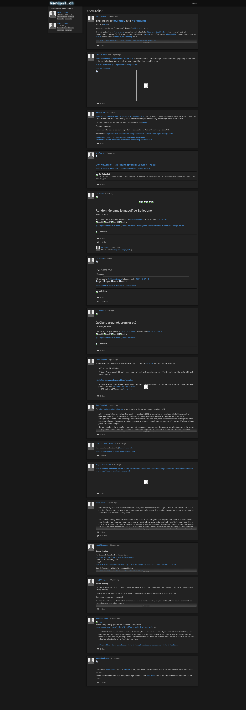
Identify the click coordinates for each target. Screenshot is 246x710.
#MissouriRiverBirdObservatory (108, 139)
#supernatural (119, 32)
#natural (105, 468)
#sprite (148, 34)
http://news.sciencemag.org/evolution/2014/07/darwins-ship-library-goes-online (124, 627)
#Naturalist (138, 28)
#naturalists (167, 645)
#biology (175, 645)
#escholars (149, 645)
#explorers (140, 645)
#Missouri (146, 122)
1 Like (102, 45)
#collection (122, 645)
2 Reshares (104, 301)
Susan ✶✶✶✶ (101, 54)
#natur (98, 168)
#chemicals (110, 669)
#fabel (141, 168)
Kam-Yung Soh (101, 359)
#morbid (117, 36)
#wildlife (107, 64)
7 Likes (102, 103)
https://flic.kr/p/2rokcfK (104, 68)
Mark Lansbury (101, 16)
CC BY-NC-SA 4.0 (163, 219)
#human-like (171, 34)
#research (158, 645)
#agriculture (140, 137)
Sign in (195, 3)
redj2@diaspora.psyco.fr (121, 249)
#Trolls (162, 32)
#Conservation (101, 137)
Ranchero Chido (102, 618)
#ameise (147, 168)
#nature (98, 36)
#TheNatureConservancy (130, 139)
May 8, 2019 (127, 389)
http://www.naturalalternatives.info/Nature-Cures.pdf (115, 557)
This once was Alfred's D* (106, 443)
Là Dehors (100, 193)
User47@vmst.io (138, 116)
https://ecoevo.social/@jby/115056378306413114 (114, 58)
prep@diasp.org (102, 545)
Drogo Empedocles (103, 464)
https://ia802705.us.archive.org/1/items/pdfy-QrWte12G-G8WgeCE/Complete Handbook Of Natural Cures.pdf (136, 564)
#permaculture (146, 139)
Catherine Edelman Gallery (126, 448)
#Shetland (139, 20)
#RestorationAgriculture (125, 137)
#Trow (105, 24)
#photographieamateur (146, 226)
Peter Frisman (62, 12)
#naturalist (60, 19)
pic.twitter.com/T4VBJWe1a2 (124, 386)
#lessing (113, 168)
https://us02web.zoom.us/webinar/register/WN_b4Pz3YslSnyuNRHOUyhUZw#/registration (139, 133)
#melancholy (127, 36)
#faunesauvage (172, 226)
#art (133, 451)
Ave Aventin (100, 153)
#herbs (120, 468)
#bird (164, 226)
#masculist (68, 19)
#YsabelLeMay (118, 451)
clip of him (149, 363)
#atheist (65, 16)
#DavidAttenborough (104, 380)
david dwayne (101, 502)
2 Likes (102, 184)
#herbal (127, 468)
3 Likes (102, 396)
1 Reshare (103, 242)
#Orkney (119, 20)
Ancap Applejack (102, 658)
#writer (59, 16)
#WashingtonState (130, 64)
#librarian (71, 16)
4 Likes (102, 532)
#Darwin (102, 645)
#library (108, 645)
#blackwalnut (135, 468)
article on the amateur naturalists (111, 409)
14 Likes (103, 455)
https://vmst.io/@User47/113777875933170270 (113, 116)
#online (115, 645)
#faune (181, 226)
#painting (128, 451)
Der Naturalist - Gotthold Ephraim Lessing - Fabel (126, 164)
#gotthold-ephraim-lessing (127, 168)
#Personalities (118, 380)
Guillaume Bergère (136, 219)
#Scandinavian (153, 32)
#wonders (108, 451)
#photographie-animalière (126, 226)
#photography (117, 64)
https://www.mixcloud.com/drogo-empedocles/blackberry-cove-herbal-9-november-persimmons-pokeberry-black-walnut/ (145, 469)
